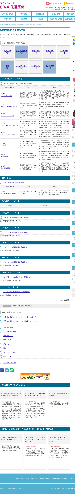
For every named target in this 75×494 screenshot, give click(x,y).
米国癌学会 (4, 156)
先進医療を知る (31, 478)
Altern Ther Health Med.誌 (9, 106)
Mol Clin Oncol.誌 (6, 96)
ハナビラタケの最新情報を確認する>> (16, 292)
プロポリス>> (8, 340)
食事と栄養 (55, 14)
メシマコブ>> (8, 344)
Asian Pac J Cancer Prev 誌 (9, 125)
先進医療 (23, 19)
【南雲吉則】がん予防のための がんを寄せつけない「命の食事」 (59, 439)
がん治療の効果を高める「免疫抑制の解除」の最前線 (11, 394)
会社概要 (2, 488)
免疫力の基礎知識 (55, 19)
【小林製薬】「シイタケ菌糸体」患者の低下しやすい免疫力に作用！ (35, 439)
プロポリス (50, 52)
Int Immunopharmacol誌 (8, 193)
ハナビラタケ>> (8, 356)
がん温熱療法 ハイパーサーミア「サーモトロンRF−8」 (35, 394)
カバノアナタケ (21, 67)
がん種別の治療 (7, 14)
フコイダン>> (8, 336)
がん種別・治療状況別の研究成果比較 (59, 394)
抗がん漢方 (50, 67)
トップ (9, 478)
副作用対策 (39, 14)
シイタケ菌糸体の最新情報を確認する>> (17, 83)
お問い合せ (21, 488)
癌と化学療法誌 (5, 168)
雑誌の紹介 (7, 19)
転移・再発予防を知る (60, 478)
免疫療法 (39, 19)
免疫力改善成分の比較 (54, 3)
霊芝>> (5, 348)
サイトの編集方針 (11, 488)
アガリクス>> (8, 327)
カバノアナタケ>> (9, 352)
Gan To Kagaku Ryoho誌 (8, 134)
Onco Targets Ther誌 (7, 116)
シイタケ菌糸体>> (9, 332)
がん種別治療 (19, 478)
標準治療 (23, 14)
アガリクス (7, 52)
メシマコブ (64, 52)
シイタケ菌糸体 (21, 52)
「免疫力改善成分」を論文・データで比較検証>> (20, 317)
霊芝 (7, 67)
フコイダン (36, 52)
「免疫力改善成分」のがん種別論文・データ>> (19, 321)
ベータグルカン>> (9, 363)
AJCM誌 (3, 145)
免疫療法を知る (44, 478)
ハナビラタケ (35, 67)
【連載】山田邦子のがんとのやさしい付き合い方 (11, 438)
